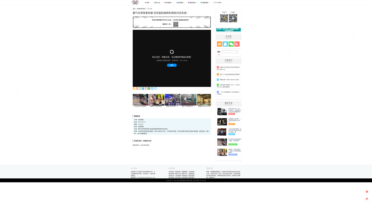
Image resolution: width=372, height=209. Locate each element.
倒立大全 (157, 2)
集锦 (142, 126)
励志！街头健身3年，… (188, 106)
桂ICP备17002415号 (200, 180)
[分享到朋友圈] (140, 88)
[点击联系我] (219, 44)
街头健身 (168, 2)
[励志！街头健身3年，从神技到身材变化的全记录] (189, 99)
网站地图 (191, 177)
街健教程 (184, 171)
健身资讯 (231, 114)
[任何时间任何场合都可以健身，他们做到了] (140, 99)
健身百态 (193, 2)
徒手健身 (180, 2)
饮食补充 (171, 175)
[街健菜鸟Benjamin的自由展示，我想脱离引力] (205, 99)
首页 (147, 2)
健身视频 (205, 2)
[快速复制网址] (155, 88)
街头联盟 (171, 177)
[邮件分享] (152, 88)
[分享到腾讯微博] (143, 88)
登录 (147, 145)
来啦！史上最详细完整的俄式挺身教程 (230, 74)
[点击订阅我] (236, 44)
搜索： (219, 52)
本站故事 (191, 171)
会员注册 (178, 177)
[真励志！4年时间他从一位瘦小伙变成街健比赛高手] (156, 99)
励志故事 (191, 175)
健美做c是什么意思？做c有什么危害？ (230, 79)
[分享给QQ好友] (146, 88)
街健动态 (178, 171)
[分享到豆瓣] (149, 88)
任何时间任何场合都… (140, 106)
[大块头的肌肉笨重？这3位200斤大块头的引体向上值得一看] (222, 132)
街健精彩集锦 (232, 144)
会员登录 (184, 177)
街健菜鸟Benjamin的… (204, 106)
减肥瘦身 (191, 173)
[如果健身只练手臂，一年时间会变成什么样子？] (222, 121)
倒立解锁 (171, 173)
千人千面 (218, 2)
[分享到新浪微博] (137, 88)
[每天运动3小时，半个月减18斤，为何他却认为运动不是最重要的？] (222, 111)
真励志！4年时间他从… (156, 106)
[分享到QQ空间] (134, 88)
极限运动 (185, 175)
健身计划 (178, 173)
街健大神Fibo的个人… (172, 106)
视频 (139, 126)
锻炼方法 (184, 173)
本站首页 (171, 171)
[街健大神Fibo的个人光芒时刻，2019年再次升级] (172, 99)
